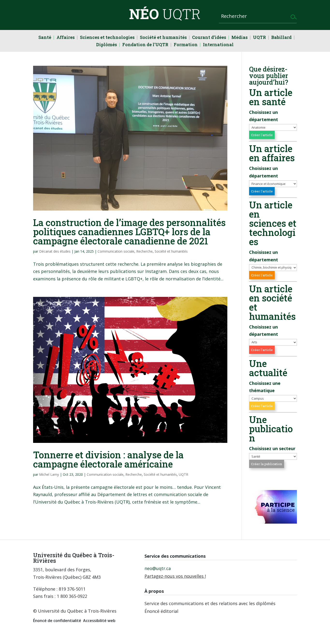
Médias (239, 38)
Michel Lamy (49, 474)
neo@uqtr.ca (157, 568)
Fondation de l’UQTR (145, 45)
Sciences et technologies (107, 38)
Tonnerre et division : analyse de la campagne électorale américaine (108, 459)
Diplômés (106, 45)
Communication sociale (116, 251)
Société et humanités (163, 38)
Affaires (66, 38)
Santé (44, 38)
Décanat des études (55, 251)
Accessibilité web (99, 620)
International (218, 45)
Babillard (281, 38)
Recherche (144, 251)
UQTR (259, 38)
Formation (186, 45)
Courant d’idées (209, 38)
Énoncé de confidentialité (57, 620)
